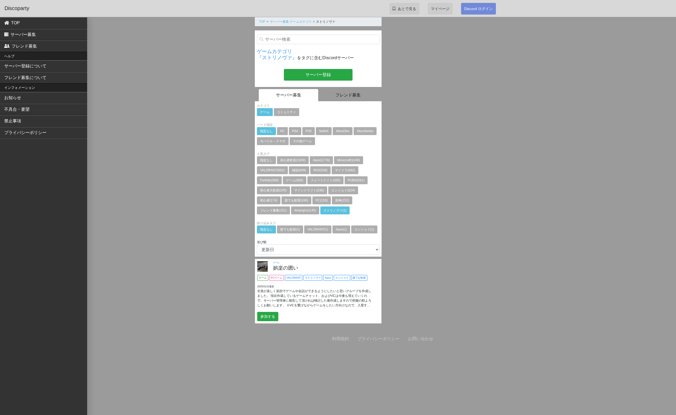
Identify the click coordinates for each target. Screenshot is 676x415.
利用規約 (340, 338)
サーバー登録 (318, 74)
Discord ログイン (478, 9)
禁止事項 (12, 121)
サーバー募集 (23, 34)
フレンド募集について (25, 77)
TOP (15, 23)
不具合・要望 (17, 109)
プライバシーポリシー (25, 132)
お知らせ (12, 97)
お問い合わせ (420, 338)
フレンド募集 (24, 46)
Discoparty (16, 8)
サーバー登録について (25, 66)
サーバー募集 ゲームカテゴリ (291, 22)
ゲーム (276, 262)
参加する (267, 316)
